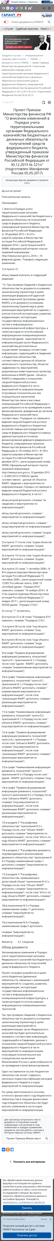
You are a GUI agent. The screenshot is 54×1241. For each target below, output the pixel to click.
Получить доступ (27, 1235)
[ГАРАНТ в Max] (12, 8)
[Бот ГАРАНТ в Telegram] (21, 8)
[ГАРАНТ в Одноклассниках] (26, 8)
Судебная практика (27, 28)
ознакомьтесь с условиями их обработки (24, 1202)
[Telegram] (12, 1149)
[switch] (6, 22)
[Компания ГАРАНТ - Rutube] (30, 8)
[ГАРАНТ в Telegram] (17, 8)
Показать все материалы (29, 1161)
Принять (27, 1208)
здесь (27, 182)
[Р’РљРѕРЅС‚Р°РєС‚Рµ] (3, 1149)
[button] (43, 8)
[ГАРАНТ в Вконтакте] (3, 8)
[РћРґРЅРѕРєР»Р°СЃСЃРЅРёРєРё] (8, 1149)
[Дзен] (7, 8)
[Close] (50, 1219)
